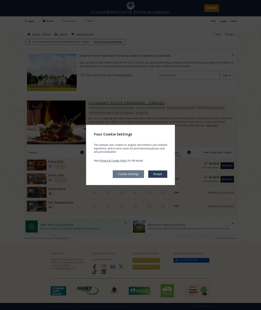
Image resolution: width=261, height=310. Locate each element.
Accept (157, 174)
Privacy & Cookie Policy (113, 160)
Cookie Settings (128, 174)
